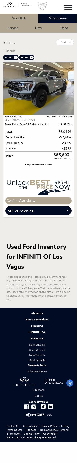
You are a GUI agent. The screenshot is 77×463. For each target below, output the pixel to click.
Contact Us (12, 426)
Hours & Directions (37, 319)
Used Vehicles (37, 350)
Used (64, 28)
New (38, 28)
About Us (37, 313)
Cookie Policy (32, 433)
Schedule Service (37, 371)
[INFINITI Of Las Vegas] (17, 4)
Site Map (31, 429)
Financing (37, 326)
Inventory (37, 338)
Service (13, 28)
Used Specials (37, 360)
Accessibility (30, 426)
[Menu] (68, 8)
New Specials (37, 355)
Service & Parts (37, 365)
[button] (70, 383)
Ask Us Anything (21, 210)
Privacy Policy (49, 426)
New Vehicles (37, 344)
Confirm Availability (21, 200)
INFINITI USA (37, 332)
